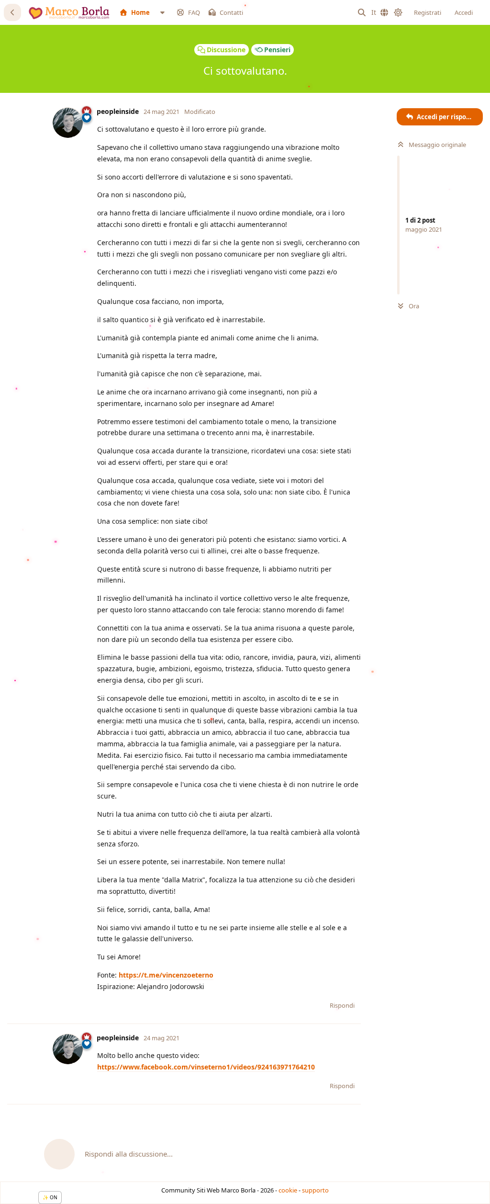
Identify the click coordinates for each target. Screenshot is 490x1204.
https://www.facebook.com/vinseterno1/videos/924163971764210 (206, 1066)
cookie (287, 1190)
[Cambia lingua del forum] (380, 12)
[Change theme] (398, 12)
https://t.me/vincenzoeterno (166, 974)
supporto (315, 1190)
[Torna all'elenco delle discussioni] (12, 12)
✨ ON (50, 1197)
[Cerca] (361, 12)
